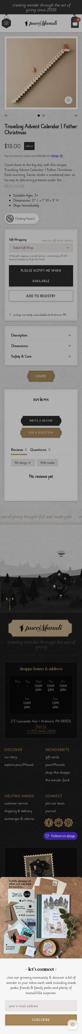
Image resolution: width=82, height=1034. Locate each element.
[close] (75, 883)
